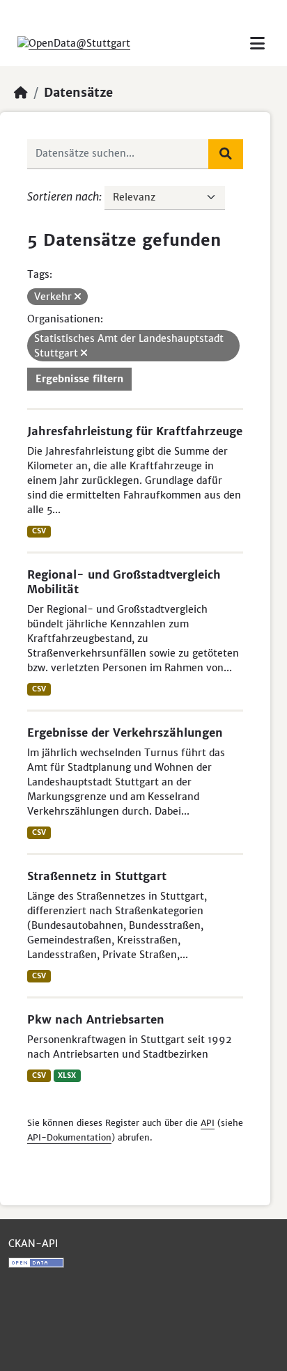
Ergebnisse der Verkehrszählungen (125, 732)
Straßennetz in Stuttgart (96, 876)
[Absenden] (225, 154)
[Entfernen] (78, 296)
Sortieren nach (63, 196)
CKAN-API (33, 1243)
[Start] (21, 92)
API (208, 1123)
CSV (39, 530)
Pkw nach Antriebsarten (95, 1019)
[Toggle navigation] (257, 43)
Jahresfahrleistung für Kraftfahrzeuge (134, 431)
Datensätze (78, 92)
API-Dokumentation (69, 1137)
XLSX (67, 1075)
